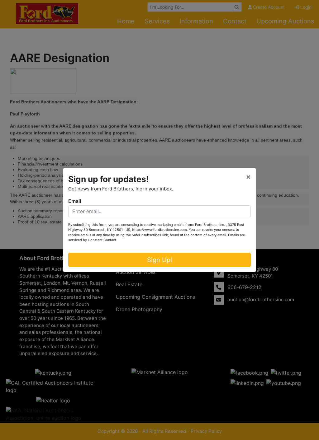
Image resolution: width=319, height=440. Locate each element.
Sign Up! (159, 260)
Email (74, 201)
